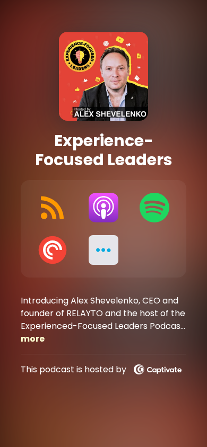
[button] (103, 250)
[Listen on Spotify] (154, 208)
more (33, 339)
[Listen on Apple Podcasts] (103, 208)
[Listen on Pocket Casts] (52, 250)
